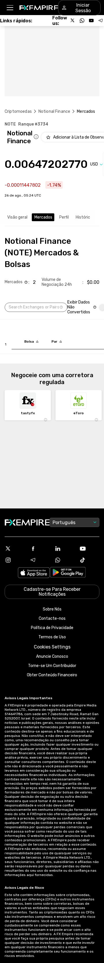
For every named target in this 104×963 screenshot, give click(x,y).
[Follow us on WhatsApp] (82, 20)
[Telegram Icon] (39, 560)
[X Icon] (15, 548)
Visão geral (17, 217)
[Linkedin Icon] (64, 548)
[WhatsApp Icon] (64, 560)
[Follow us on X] (72, 20)
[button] (9, 7)
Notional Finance (54, 111)
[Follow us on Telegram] (100, 20)
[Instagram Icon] (15, 560)
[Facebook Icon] (39, 548)
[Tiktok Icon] (89, 560)
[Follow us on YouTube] (91, 20)
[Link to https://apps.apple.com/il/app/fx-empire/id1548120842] (34, 573)
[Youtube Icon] (89, 548)
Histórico (84, 217)
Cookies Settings (52, 647)
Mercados (43, 217)
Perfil (64, 217)
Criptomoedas (18, 111)
